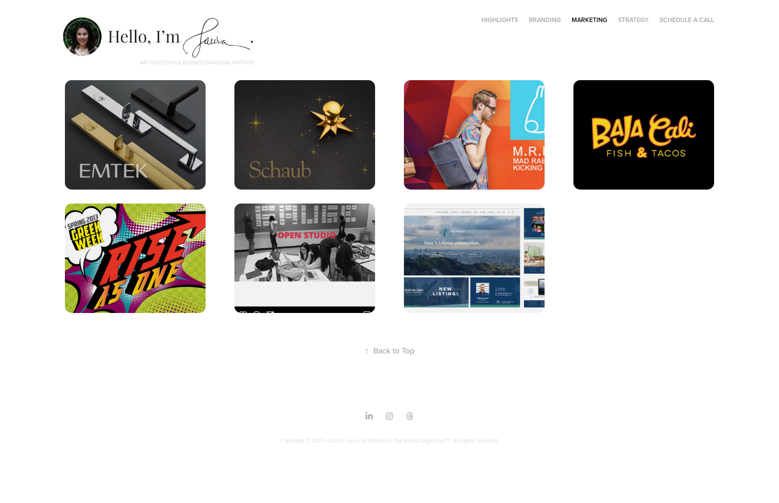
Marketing (589, 19)
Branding (545, 19)
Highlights (499, 19)
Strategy (633, 19)
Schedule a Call (687, 19)
